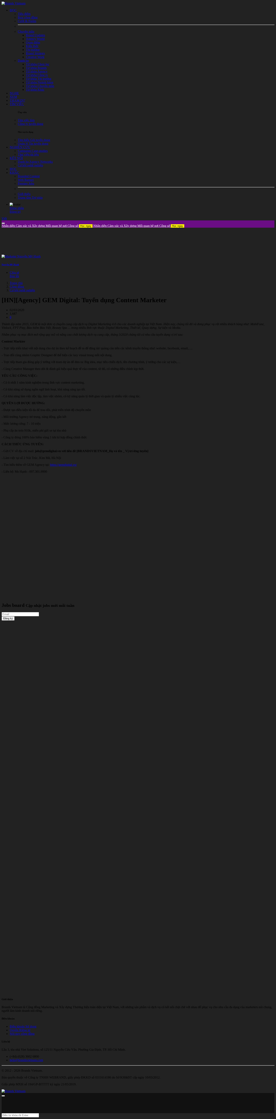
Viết (4, 218)
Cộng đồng (17, 286)
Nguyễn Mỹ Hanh (10, 264)
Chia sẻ (14, 272)
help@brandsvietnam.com (26, 1060)
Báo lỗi (14, 276)
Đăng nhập (17, 208)
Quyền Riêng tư (20, 1030)
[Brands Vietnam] (13, 3)
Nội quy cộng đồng (22, 1033)
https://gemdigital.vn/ (63, 464)
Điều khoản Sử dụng (23, 1026)
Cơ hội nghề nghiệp (22, 290)
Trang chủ (16, 283)
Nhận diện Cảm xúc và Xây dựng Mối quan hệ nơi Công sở (46, 225)
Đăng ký (15, 211)
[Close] (3, 223)
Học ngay (85, 225)
